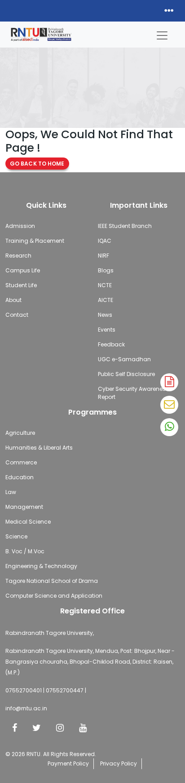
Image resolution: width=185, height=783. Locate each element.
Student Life (21, 285)
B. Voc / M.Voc (24, 551)
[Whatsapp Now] (169, 427)
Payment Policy (68, 763)
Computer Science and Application (53, 595)
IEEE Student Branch (125, 226)
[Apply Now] (169, 382)
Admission (20, 226)
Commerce (21, 462)
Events (106, 329)
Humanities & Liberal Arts (39, 447)
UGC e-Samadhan (124, 359)
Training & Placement (34, 241)
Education (19, 477)
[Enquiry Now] (169, 405)
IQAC (104, 241)
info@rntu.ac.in (26, 708)
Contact (16, 315)
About (13, 300)
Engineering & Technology (41, 566)
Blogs (106, 270)
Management (24, 507)
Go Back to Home (37, 163)
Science (16, 536)
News (105, 315)
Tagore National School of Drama (51, 581)
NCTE (105, 285)
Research (18, 255)
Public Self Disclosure (126, 374)
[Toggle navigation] (162, 33)
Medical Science (28, 521)
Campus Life (22, 270)
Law (10, 492)
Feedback (111, 344)
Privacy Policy (118, 763)
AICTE (105, 300)
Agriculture (20, 433)
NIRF (103, 255)
